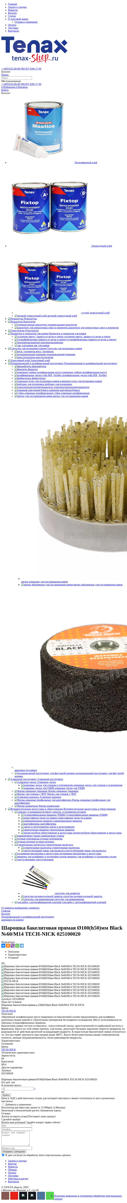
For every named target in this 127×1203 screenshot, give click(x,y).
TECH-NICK (8, 1010)
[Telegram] (22, 946)
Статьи (12, 16)
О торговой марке (18, 19)
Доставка (13, 27)
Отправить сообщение (14, 1151)
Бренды (12, 1163)
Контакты (13, 30)
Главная (12, 4)
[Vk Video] (32, 1196)
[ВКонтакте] (3, 946)
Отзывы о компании (26, 22)
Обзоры (12, 1169)
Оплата (12, 24)
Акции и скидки (17, 7)
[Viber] (13, 946)
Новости (13, 10)
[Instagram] (5, 1196)
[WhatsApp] (17, 946)
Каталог (12, 13)
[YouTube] (14, 1196)
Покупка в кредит (18, 1178)
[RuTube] (23, 1196)
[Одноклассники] (8, 946)
